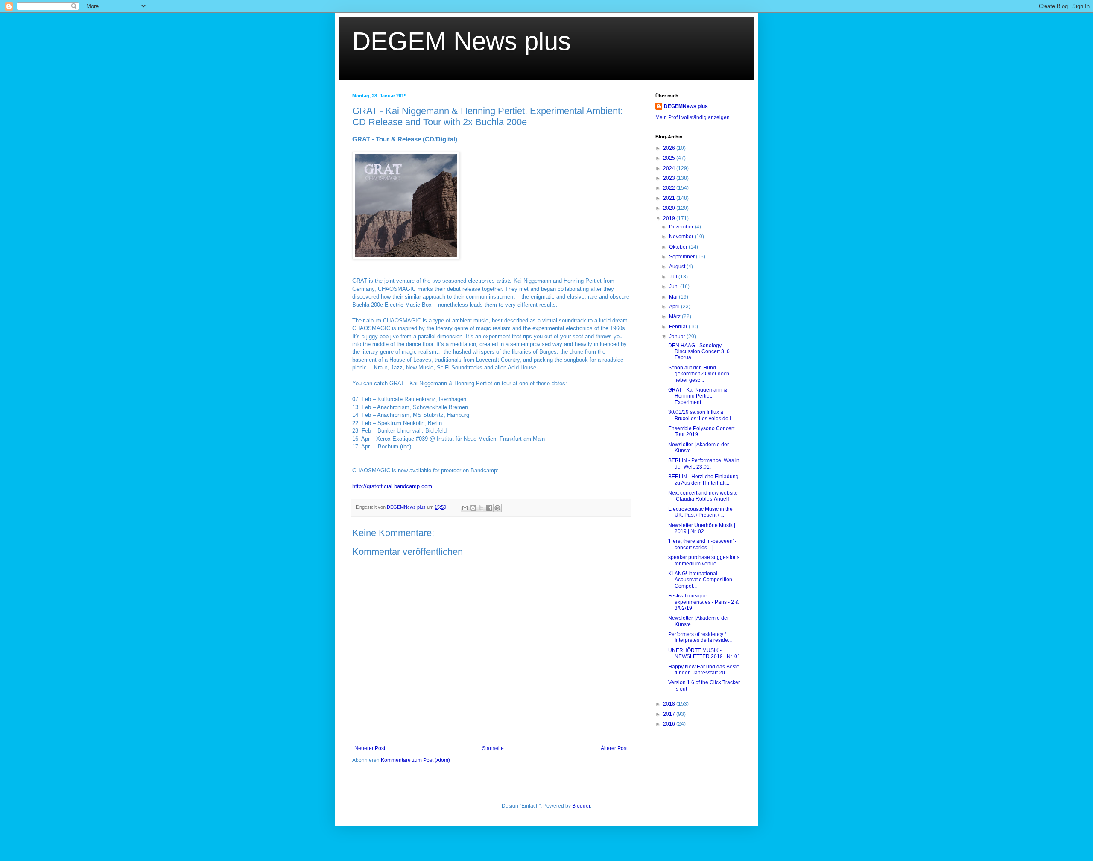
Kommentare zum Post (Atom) (415, 760)
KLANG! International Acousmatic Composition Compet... (700, 580)
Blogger (581, 806)
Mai (674, 297)
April (675, 307)
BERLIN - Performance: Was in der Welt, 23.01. (703, 463)
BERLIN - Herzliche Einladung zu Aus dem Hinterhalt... (703, 480)
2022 (669, 188)
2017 (669, 714)
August (678, 266)
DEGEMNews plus (686, 106)
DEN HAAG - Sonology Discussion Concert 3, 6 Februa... (699, 352)
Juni (674, 287)
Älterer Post (614, 748)
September (682, 257)
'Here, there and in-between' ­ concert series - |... (702, 544)
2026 (669, 148)
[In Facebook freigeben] (489, 508)
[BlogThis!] (473, 508)
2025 (669, 158)
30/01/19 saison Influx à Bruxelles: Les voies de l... (701, 415)
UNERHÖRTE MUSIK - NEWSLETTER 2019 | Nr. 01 (704, 653)
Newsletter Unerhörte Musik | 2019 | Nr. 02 (701, 528)
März (675, 316)
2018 (669, 704)
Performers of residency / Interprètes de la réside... (700, 637)
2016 (669, 724)
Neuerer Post (369, 748)
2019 (669, 218)
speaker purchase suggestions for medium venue (703, 560)
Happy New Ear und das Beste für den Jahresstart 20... (703, 670)
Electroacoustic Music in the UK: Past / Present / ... (700, 512)
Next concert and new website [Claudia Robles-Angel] (703, 496)
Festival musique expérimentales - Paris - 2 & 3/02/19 (703, 602)
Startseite (493, 748)
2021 (669, 198)
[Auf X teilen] (481, 508)
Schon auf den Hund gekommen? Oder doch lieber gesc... (698, 374)
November (682, 237)
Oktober (679, 247)
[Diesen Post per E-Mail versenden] (465, 508)
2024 (669, 168)
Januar (678, 337)
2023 (669, 178)
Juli (673, 277)
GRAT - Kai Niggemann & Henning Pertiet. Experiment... (697, 396)
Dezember (682, 227)
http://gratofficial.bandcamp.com (392, 486)
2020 (669, 208)
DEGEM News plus (461, 41)
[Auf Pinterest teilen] (497, 508)
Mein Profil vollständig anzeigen (692, 117)
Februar (679, 327)
